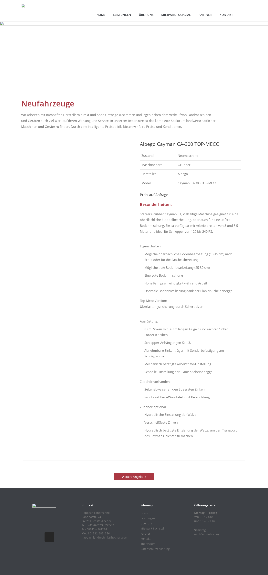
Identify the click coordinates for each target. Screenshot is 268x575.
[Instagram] (49, 537)
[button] (134, 476)
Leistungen (122, 15)
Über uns (146, 15)
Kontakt (226, 15)
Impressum (147, 544)
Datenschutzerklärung (155, 549)
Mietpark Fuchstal (176, 15)
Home (101, 15)
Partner (205, 15)
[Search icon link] (241, 18)
